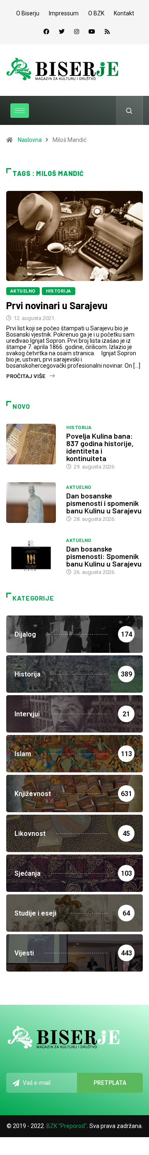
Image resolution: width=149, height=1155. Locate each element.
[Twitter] (62, 31)
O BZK (96, 13)
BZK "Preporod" (66, 1126)
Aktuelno (23, 291)
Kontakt (124, 13)
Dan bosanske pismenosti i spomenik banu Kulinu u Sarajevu (104, 503)
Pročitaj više (25, 376)
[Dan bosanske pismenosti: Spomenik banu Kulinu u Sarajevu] (32, 555)
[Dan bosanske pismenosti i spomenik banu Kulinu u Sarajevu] (32, 502)
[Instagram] (76, 31)
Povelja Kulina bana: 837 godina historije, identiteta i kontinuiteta (100, 447)
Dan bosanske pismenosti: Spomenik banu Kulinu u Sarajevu (104, 556)
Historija (58, 291)
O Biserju (27, 13)
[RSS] (107, 31)
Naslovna (30, 140)
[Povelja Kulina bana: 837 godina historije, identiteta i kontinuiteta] (32, 444)
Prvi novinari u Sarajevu (57, 305)
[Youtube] (92, 31)
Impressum (64, 13)
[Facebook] (46, 31)
